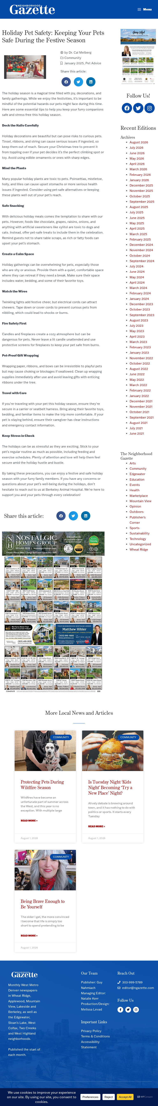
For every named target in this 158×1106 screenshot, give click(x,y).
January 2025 (74, 63)
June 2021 (137, 433)
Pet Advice (93, 63)
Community (72, 58)
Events (135, 485)
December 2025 (141, 185)
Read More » (29, 820)
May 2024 (137, 277)
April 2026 (137, 164)
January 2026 (139, 180)
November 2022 (141, 358)
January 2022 (139, 396)
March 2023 (138, 342)
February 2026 (140, 175)
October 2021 (139, 412)
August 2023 (139, 320)
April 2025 (137, 228)
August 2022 (139, 369)
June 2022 (137, 374)
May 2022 (137, 380)
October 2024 (140, 256)
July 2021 (136, 428)
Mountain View (140, 501)
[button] (66, 81)
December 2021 (141, 401)
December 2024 (141, 245)
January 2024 (139, 299)
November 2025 (141, 191)
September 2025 (142, 202)
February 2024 (140, 293)
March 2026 (138, 169)
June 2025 (137, 218)
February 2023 (140, 347)
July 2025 (136, 212)
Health (134, 490)
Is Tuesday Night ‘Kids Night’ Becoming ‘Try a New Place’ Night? (110, 787)
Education (137, 479)
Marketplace (139, 496)
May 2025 (137, 223)
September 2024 (142, 261)
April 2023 (137, 336)
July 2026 (136, 148)
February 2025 (140, 239)
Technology (138, 539)
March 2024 (138, 288)
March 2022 (138, 385)
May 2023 (137, 331)
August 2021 (139, 423)
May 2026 (137, 158)
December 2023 (141, 304)
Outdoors (137, 512)
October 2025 (140, 196)
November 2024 (141, 250)
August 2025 (139, 207)
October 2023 (140, 309)
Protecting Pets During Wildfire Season (42, 784)
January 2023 (139, 352)
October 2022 (140, 363)
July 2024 (136, 266)
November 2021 (141, 407)
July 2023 (136, 326)
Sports (134, 528)
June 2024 (137, 272)
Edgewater (137, 474)
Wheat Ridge (139, 549)
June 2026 (137, 153)
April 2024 (137, 282)
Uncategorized (140, 544)
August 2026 (139, 142)
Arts (133, 463)
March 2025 (138, 234)
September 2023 (142, 315)
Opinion (135, 506)
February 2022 (140, 390)
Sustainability (140, 533)
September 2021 (142, 417)
